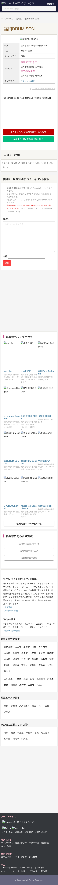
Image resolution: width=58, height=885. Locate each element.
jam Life (8, 371)
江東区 (35, 659)
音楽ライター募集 (12, 630)
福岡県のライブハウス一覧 (29, 523)
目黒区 (7, 664)
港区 (51, 659)
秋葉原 (14, 684)
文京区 (42, 653)
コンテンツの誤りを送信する (43, 88)
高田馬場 (41, 678)
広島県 (7, 738)
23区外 (7, 670)
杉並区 (7, 659)
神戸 (40, 705)
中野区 (26, 647)
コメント (7, 218)
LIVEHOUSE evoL (11, 507)
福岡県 (19, 18)
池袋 (6, 684)
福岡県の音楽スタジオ (29, 543)
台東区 (7, 653)
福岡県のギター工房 (29, 550)
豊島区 (42, 664)
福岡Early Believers (46, 372)
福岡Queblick (44, 505)
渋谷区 (44, 659)
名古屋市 (45, 732)
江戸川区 (25, 659)
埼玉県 (20, 732)
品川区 (16, 653)
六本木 (50, 678)
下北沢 (18, 678)
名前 (5, 256)
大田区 (33, 653)
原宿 (25, 678)
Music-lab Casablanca (29, 507)
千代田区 (43, 647)
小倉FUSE (26, 371)
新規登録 (50, 4)
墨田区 (24, 653)
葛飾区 (33, 664)
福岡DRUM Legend (29, 462)
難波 (34, 705)
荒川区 (24, 664)
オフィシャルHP (28, 80)
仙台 (13, 732)
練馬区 (16, 664)
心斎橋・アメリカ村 (20, 705)
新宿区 (50, 653)
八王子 (40, 684)
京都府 (7, 711)
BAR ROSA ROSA (29, 417)
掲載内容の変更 (11, 610)
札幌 (6, 732)
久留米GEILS (44, 415)
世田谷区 (8, 647)
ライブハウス (7, 18)
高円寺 (22, 684)
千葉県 (29, 732)
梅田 (6, 705)
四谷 (32, 678)
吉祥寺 (31, 684)
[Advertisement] (29, 301)
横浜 (37, 732)
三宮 (47, 705)
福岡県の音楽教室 (29, 557)
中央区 (18, 647)
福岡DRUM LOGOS (11, 462)
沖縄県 (24, 738)
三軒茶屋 (8, 678)
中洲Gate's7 (44, 460)
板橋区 (16, 659)
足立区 (50, 664)
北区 (34, 647)
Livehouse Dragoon (12, 417)
